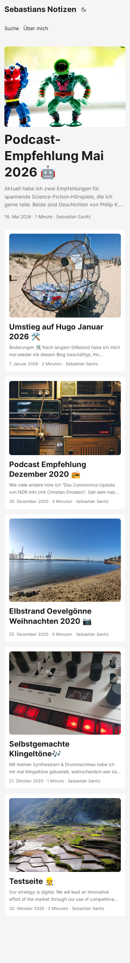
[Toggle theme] (84, 9)
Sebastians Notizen (40, 9)
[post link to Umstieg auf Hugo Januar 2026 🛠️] (65, 300)
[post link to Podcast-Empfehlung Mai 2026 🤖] (65, 133)
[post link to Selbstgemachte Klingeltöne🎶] (65, 718)
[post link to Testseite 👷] (65, 855)
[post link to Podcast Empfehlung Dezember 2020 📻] (65, 443)
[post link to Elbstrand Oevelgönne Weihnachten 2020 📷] (65, 578)
